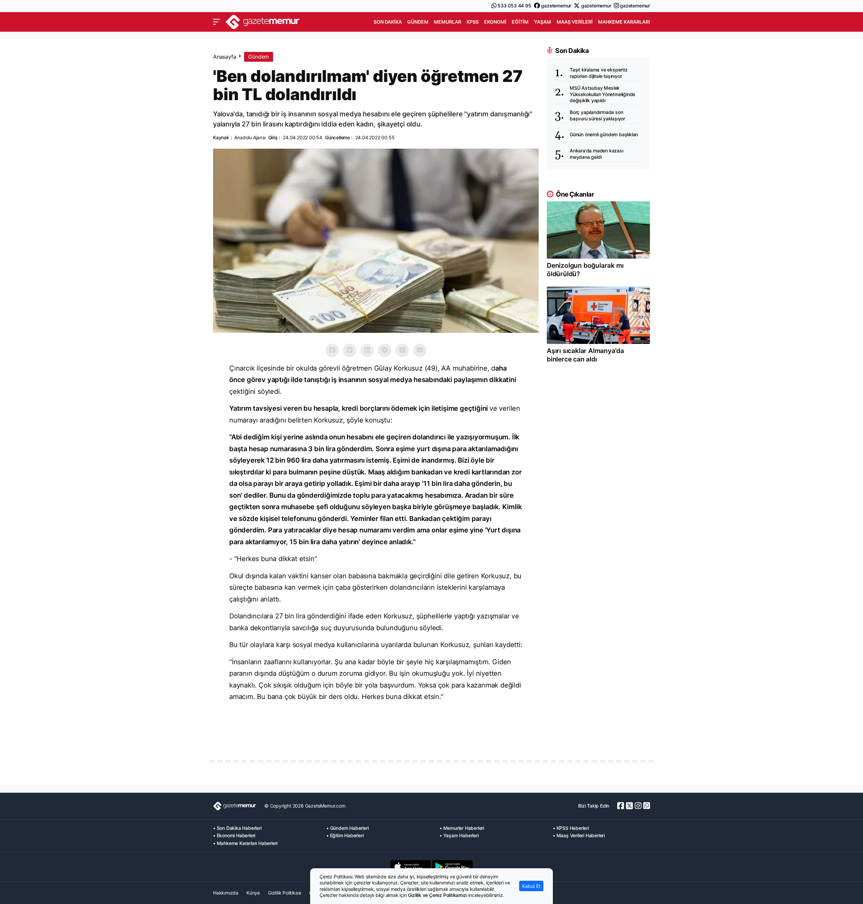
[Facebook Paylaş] (332, 350)
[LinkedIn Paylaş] (367, 350)
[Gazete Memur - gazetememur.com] (263, 21)
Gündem (417, 22)
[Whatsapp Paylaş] (402, 350)
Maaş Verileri (575, 22)
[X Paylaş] (349, 350)
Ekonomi (495, 22)
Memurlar (447, 22)
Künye (253, 893)
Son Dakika (388, 22)
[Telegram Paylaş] (384, 350)
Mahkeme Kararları (624, 22)
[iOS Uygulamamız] (410, 866)
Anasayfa (224, 56)
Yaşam (542, 22)
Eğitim (520, 22)
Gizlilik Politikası (284, 893)
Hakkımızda (225, 893)
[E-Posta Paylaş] (419, 350)
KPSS (473, 22)
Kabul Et (531, 886)
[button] (216, 22)
